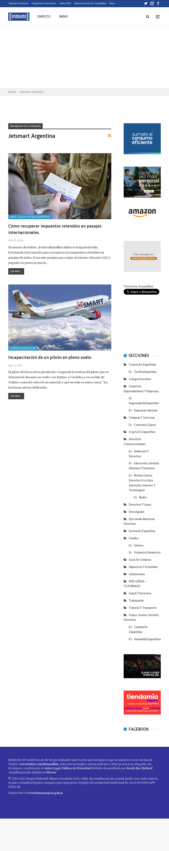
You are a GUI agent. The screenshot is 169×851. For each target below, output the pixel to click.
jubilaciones (137, 574)
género (138, 545)
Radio (63, 16)
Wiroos (51, 772)
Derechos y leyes (140, 504)
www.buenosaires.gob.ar (46, 793)
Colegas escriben (140, 379)
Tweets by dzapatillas (138, 286)
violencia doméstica (147, 552)
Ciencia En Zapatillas (142, 364)
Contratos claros (145, 425)
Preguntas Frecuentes (44, 3)
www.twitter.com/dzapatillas (39, 764)
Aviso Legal (52, 768)
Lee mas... (16, 271)
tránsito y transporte (143, 607)
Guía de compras (140, 559)
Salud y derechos (140, 593)
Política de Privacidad (77, 768)
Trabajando (136, 600)
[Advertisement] (84, 57)
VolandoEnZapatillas (22, 348)
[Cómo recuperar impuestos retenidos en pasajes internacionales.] (59, 186)
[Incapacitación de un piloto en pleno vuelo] (59, 317)
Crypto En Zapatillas (142, 432)
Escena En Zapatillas (142, 531)
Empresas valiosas (145, 410)
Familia (133, 538)
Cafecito (43, 16)
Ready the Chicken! (139, 768)
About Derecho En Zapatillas (90, 3)
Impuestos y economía (143, 567)
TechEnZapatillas (145, 371)
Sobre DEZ (65, 3)
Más (112, 3)
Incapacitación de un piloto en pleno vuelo (49, 357)
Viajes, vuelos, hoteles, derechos (30, 217)
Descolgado (136, 511)
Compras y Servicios (142, 417)
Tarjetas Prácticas (18, 3)
